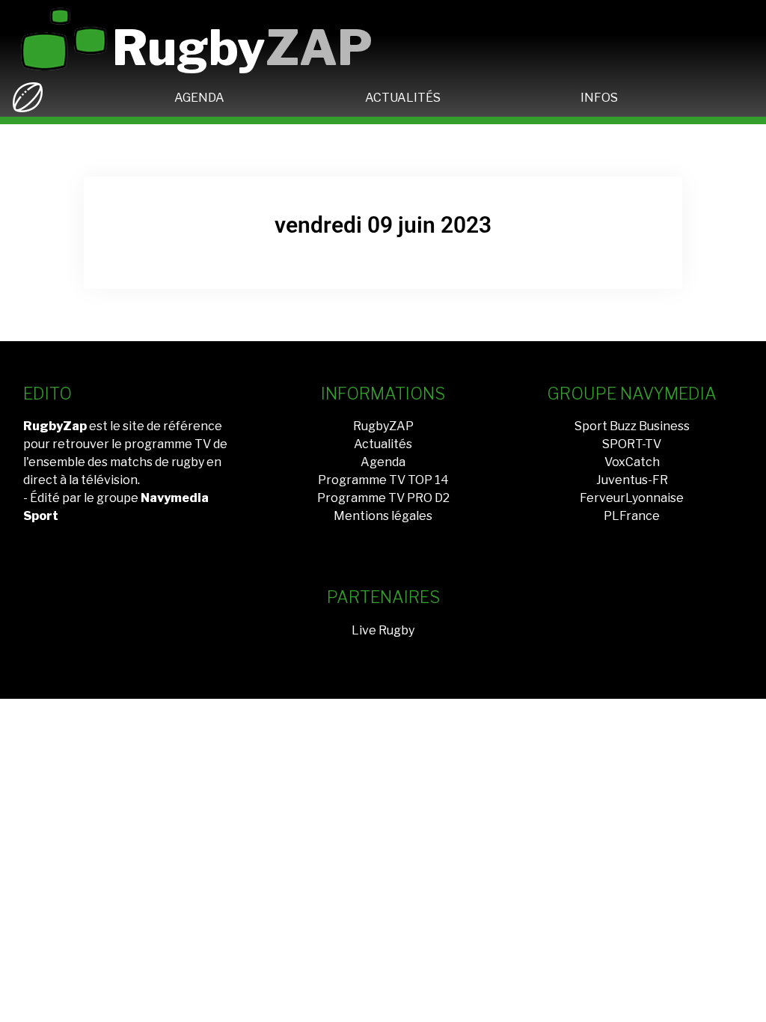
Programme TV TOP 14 (383, 480)
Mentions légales (383, 516)
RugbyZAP (383, 426)
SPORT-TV (631, 444)
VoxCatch (632, 462)
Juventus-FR (632, 480)
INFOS (599, 98)
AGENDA (199, 98)
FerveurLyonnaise (632, 498)
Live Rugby (383, 630)
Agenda (383, 462)
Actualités (383, 444)
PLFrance (632, 516)
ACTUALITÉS (403, 98)
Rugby (242, 47)
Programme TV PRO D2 (383, 498)
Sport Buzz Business (632, 426)
